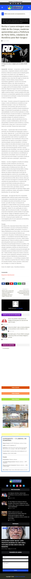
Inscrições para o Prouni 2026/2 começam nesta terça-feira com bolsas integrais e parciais (18, 335)
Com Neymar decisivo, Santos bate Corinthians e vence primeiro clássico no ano (18, 494)
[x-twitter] (13, 3)
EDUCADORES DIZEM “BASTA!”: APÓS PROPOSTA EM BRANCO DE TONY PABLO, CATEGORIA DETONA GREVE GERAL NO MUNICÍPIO (14, 544)
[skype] (20, 3)
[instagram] (16, 3)
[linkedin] (24, 486)
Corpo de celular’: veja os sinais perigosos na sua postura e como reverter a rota (18, 328)
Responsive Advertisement (8, 275)
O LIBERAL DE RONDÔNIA (19, 576)
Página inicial (5, 19)
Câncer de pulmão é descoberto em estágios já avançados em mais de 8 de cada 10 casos (18, 320)
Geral (10, 19)
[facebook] (10, 3)
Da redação (19, 308)
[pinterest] (18, 3)
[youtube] (20, 486)
